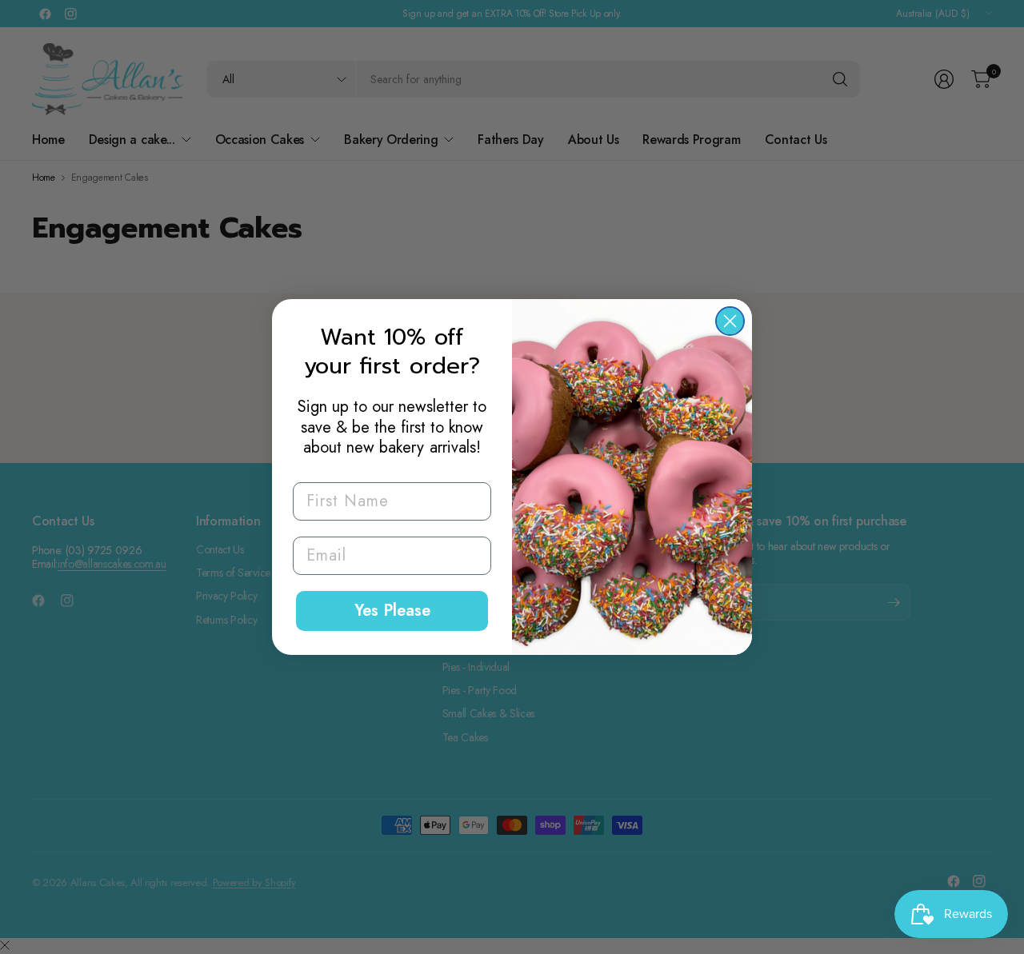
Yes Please (392, 610)
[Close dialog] (730, 321)
